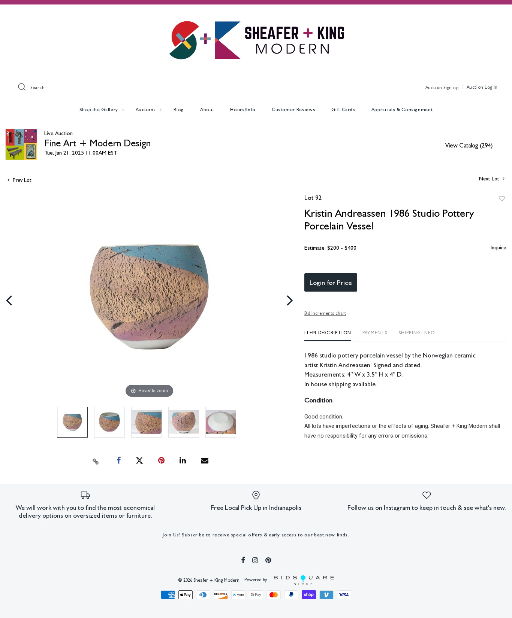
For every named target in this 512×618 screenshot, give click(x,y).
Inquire (498, 247)
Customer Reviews (293, 109)
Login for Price (331, 282)
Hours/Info (243, 109)
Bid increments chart (325, 313)
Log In (491, 87)
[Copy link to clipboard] (95, 460)
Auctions (146, 109)
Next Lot (490, 179)
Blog (179, 109)
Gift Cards (343, 109)
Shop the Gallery (99, 109)
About (207, 109)
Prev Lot (21, 180)
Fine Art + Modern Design (97, 143)
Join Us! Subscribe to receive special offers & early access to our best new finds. (256, 535)
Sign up (450, 87)
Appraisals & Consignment (402, 109)
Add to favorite (501, 199)
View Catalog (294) (469, 145)
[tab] (327, 335)
